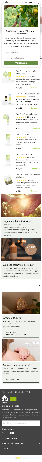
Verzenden (21, 63)
